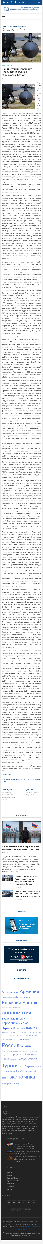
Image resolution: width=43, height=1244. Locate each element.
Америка (10, 1186)
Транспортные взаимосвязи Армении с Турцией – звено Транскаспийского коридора (27, 893)
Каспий (12, 1032)
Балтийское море (6, 997)
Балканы (10, 1184)
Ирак (8, 779)
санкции (26, 1046)
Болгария (4, 1007)
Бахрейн (13, 997)
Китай (23, 1032)
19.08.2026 (19, 887)
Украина (30, 1066)
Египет (30, 1023)
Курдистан (35, 1032)
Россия (10, 1045)
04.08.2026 (19, 899)
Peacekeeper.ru (7, 774)
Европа (9, 1189)
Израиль (7, 1028)
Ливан (3, 1036)
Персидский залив (18, 779)
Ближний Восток (19, 1003)
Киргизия (17, 1032)
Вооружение (7, 65)
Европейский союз (15, 1023)
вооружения (11, 1007)
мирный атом (15, 1036)
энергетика (10, 1083)
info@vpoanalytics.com (22, 1210)
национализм (31, 1036)
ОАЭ (3, 1040)
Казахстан (5, 1032)
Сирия (35, 1051)
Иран (22, 1028)
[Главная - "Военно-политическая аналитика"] (21, 7)
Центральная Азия (11, 1071)
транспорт (29, 1059)
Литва (7, 1036)
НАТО (22, 1036)
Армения (29, 991)
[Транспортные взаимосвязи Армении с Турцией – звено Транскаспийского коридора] (7, 893)
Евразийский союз (13, 1018)
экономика (22, 1076)
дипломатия (16, 1012)
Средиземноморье (6, 1055)
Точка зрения (21, 815)
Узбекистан (22, 1066)
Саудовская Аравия (32, 779)
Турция (10, 1065)
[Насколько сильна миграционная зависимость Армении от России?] (21, 832)
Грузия (18, 1007)
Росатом (27, 1040)
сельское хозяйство (26, 1051)
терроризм (15, 1059)
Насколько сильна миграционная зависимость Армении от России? (21, 848)
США (4, 782)
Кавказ (31, 1028)
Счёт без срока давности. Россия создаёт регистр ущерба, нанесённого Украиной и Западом (26, 880)
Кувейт (28, 1032)
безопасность (24, 997)
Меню (4, 16)
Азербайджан (10, 992)
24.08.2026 (6, 852)
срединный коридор (24, 1054)
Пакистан (9, 1040)
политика (18, 1039)
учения (38, 1067)
